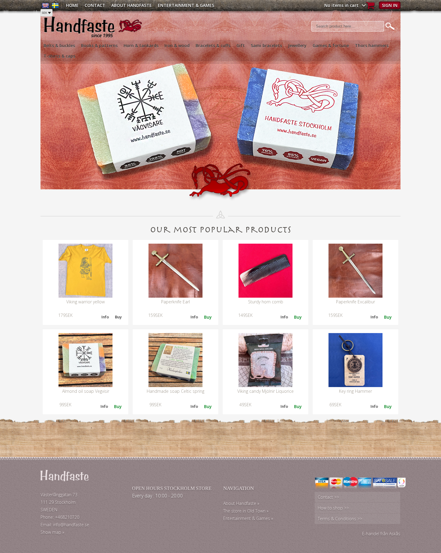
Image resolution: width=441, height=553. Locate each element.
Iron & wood (177, 45)
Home (72, 5)
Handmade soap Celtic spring (175, 391)
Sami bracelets (266, 45)
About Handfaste (131, 5)
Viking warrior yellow (85, 302)
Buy (118, 317)
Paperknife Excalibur (355, 302)
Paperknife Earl (175, 302)
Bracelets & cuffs (213, 45)
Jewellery (297, 45)
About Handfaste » (241, 503)
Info (105, 317)
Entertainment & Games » (248, 518)
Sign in (390, 5)
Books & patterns (99, 45)
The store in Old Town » (245, 511)
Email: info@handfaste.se (64, 524)
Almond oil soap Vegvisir (85, 391)
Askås (394, 533)
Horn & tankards (141, 45)
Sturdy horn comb (265, 302)
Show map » (52, 532)
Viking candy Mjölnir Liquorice (265, 391)
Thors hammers (371, 45)
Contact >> (328, 497)
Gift (240, 45)
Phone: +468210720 (59, 517)
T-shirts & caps (59, 56)
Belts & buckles (59, 45)
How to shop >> (333, 508)
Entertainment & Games (186, 5)
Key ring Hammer (355, 391)
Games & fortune (331, 45)
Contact (95, 5)
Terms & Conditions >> (340, 518)
